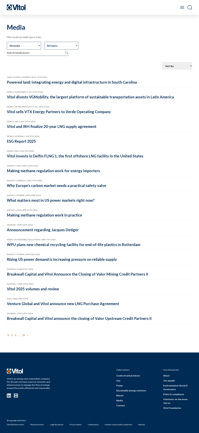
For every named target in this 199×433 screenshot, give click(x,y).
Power (119, 385)
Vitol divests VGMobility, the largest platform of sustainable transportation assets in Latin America (90, 97)
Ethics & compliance (173, 394)
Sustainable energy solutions (131, 390)
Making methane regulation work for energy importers (53, 170)
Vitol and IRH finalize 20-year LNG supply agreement (51, 126)
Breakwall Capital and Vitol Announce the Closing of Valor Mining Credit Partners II (77, 274)
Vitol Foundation (172, 408)
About (166, 375)
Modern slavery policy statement (118, 424)
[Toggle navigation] (182, 7)
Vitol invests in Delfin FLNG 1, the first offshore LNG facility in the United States (75, 156)
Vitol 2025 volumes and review (33, 289)
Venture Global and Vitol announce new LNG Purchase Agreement (63, 303)
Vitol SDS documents (15, 424)
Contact (120, 405)
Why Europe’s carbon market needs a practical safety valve (56, 185)
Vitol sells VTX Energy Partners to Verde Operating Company (59, 111)
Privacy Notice (76, 424)
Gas (118, 380)
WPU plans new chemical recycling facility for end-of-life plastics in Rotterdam (73, 244)
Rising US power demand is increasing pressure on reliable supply (62, 259)
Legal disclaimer (57, 424)
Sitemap (141, 424)
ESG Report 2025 (21, 141)
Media (119, 400)
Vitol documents (37, 424)
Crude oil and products (128, 375)
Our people (169, 380)
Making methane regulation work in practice (44, 215)
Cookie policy (93, 424)
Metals (120, 395)
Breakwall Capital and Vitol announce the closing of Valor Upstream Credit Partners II (79, 318)
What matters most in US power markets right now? (51, 200)
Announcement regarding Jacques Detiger (43, 230)
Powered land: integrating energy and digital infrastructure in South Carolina (72, 82)
